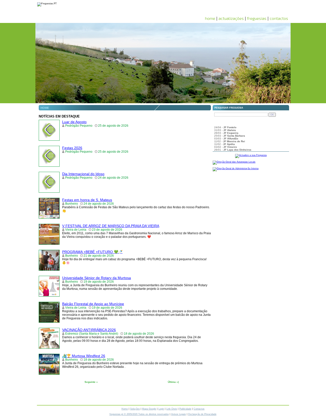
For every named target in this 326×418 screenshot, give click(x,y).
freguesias (256, 18)
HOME (44, 107)
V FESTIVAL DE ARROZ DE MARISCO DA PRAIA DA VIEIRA (110, 226)
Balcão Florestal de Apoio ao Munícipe (93, 304)
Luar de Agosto (74, 122)
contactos (279, 18)
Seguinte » (91, 382)
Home (124, 409)
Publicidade (185, 409)
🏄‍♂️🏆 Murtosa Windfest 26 (83, 356)
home (210, 18)
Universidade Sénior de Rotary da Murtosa (96, 278)
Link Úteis (171, 409)
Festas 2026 (72, 148)
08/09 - (238, 129)
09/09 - (225, 126)
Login (161, 409)
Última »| (173, 382)
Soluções (135, 409)
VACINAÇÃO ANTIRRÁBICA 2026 (89, 330)
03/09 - (224, 134)
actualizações (231, 18)
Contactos (199, 409)
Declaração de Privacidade (202, 414)
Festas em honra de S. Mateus (87, 200)
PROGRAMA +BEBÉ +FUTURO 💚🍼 (92, 252)
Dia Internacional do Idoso (83, 174)
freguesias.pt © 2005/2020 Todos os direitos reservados (139, 414)
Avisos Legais (178, 414)
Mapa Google (149, 409)
